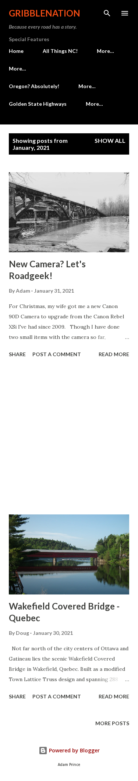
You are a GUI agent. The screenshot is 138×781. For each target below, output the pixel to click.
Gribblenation (44, 13)
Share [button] (17, 354)
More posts (112, 723)
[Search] (107, 13)
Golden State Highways (38, 104)
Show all (110, 140)
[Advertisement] (69, 437)
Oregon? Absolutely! (34, 86)
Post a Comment (56, 354)
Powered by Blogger (73, 750)
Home (16, 51)
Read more (114, 354)
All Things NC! (60, 51)
